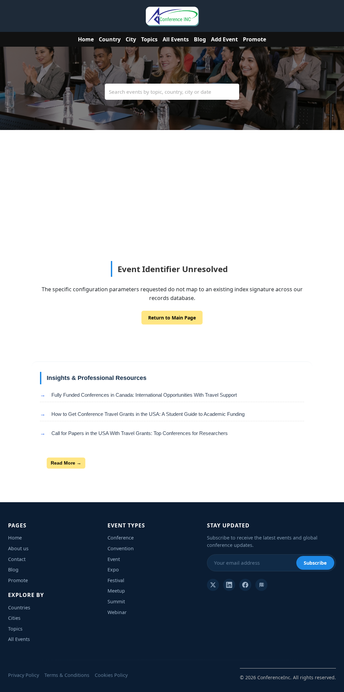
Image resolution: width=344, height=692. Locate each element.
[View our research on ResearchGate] (261, 585)
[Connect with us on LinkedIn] (229, 585)
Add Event (224, 39)
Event (114, 559)
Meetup (116, 591)
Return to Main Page (172, 317)
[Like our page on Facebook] (245, 585)
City (131, 39)
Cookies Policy (111, 675)
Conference (121, 537)
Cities (14, 618)
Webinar (117, 612)
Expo (113, 569)
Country (110, 39)
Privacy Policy (23, 675)
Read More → (66, 463)
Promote (254, 39)
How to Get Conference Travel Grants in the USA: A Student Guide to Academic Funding (148, 414)
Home (86, 39)
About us (18, 548)
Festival (116, 580)
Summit (116, 601)
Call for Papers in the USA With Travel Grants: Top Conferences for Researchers (139, 433)
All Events (176, 39)
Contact (17, 559)
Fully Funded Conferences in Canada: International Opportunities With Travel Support (144, 395)
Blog (200, 39)
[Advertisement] (172, 211)
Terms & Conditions (66, 675)
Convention (121, 548)
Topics (149, 39)
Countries (19, 607)
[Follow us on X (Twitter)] (213, 585)
